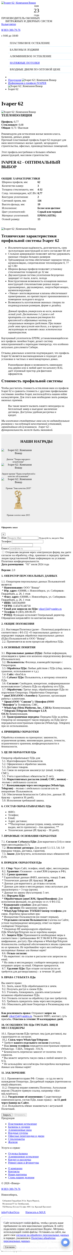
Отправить (20, 1115)
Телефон (6, 541)
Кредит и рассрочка (19, 1159)
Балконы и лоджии (19, 1126)
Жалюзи (13, 1142)
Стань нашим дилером (21, 1177)
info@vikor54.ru (10, 1212)
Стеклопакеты (16, 1139)
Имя (3, 537)
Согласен (10, 1247)
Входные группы (18, 1133)
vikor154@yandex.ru (50, 608)
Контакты (14, 1171)
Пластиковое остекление (22, 1123)
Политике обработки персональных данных (30, 1240)
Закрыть (7, 1115)
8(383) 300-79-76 (10, 30)
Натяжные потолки (25, 62)
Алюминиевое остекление (23, 1156)
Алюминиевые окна (20, 1129)
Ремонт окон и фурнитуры (23, 1162)
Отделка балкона (18, 1153)
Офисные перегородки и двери (26, 1136)
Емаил (5, 548)
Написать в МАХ (35, 1212)
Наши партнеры (17, 1174)
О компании (15, 1168)
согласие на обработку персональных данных (42, 1235)
